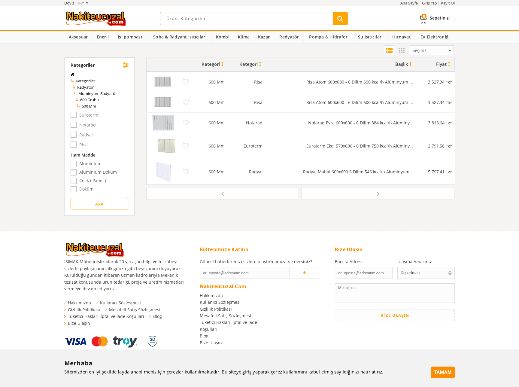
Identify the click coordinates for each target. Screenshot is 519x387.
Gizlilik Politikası (84, 309)
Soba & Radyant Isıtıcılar (179, 37)
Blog (157, 316)
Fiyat (441, 64)
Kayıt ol (448, 3)
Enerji (103, 37)
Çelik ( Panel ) (92, 180)
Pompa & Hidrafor (328, 37)
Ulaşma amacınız (414, 261)
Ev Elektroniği (435, 37)
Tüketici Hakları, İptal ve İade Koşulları (106, 316)
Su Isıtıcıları (370, 37)
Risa (83, 145)
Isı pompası (130, 37)
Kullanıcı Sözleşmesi (120, 303)
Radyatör (289, 37)
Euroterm (88, 115)
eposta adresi (349, 261)
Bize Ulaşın (79, 323)
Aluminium (90, 163)
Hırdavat (401, 37)
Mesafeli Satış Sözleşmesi (134, 309)
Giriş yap (429, 3)
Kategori (211, 64)
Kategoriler (83, 65)
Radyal (86, 135)
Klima (244, 37)
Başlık (401, 64)
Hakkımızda (79, 303)
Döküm (86, 189)
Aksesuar (78, 37)
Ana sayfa (409, 3)
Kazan (264, 37)
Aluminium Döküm (98, 172)
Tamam (443, 372)
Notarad (87, 125)
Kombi (222, 37)
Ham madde (83, 155)
